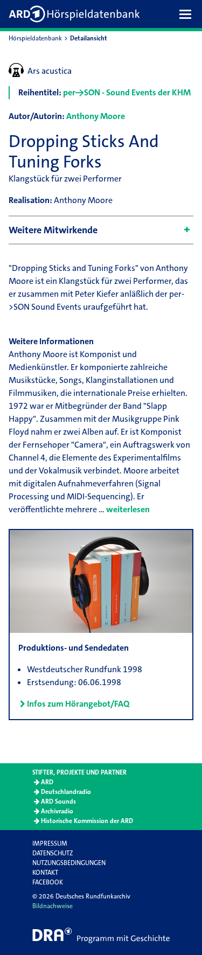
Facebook (47, 882)
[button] (188, 14)
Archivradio (57, 811)
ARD (47, 782)
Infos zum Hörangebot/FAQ (78, 703)
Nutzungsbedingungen (69, 863)
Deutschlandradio (66, 791)
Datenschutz (52, 853)
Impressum (49, 843)
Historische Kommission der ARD (87, 821)
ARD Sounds (58, 801)
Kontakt (45, 872)
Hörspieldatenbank (35, 38)
